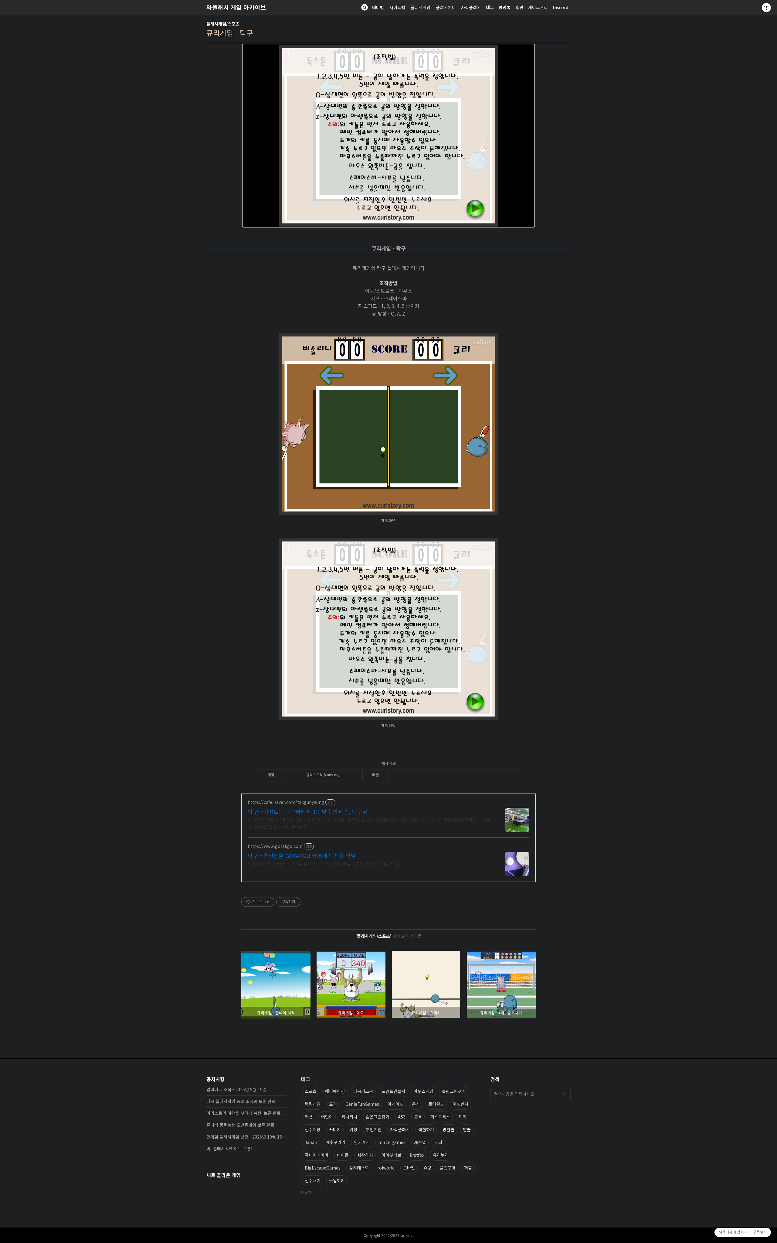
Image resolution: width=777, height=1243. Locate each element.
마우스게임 (423, 1091)
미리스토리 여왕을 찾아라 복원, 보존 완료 (243, 1113)
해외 (463, 1117)
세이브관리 (538, 7)
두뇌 (438, 1142)
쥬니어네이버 (316, 1155)
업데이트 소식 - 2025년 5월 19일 (236, 1089)
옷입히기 (337, 1180)
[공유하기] (260, 902)
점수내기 (313, 1180)
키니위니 (349, 1117)
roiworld (386, 1168)
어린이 (327, 1117)
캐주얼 (420, 1142)
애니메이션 (335, 1091)
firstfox (417, 1155)
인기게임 (362, 1142)
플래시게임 (420, 7)
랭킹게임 (313, 1104)
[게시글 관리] (267, 902)
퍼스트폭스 (440, 1117)
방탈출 (448, 1129)
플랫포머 (448, 1168)
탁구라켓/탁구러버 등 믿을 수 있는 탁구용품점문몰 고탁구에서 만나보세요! (324, 863)
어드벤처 (460, 1104)
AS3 (401, 1117)
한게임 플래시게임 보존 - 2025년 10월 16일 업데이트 (246, 1137)
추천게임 (374, 1129)
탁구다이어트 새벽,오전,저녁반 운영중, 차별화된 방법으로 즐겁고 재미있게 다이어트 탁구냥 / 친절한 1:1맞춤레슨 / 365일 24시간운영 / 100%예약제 (369, 823)
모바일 (409, 1168)
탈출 (467, 1129)
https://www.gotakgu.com (275, 846)
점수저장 (313, 1129)
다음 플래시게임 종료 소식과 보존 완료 (241, 1101)
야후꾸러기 (335, 1142)
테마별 (378, 7)
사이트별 (397, 7)
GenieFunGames (362, 1104)
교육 (418, 1117)
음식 (416, 1104)
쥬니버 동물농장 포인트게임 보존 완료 (240, 1125)
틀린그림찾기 (454, 1091)
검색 (564, 1094)
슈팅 (427, 1168)
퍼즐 (468, 1168)
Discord (560, 7)
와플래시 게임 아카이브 (236, 7)
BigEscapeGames (323, 1168)
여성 (353, 1129)
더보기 (306, 1192)
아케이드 (395, 1104)
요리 (333, 1104)
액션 (309, 1117)
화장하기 (365, 1155)
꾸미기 (335, 1129)
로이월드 (436, 1104)
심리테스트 (359, 1168)
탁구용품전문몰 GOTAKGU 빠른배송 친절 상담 (302, 855)
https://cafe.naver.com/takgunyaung (286, 802)
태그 (490, 7)
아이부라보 (391, 1155)
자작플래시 (471, 7)
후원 (519, 7)
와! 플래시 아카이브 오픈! (229, 1149)
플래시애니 (446, 7)
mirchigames (391, 1142)
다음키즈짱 (363, 1091)
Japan (311, 1142)
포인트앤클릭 (393, 1091)
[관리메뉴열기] (766, 7)
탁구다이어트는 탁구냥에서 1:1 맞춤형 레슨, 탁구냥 (308, 811)
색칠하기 (426, 1129)
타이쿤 (343, 1155)
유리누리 (441, 1155)
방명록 (505, 7)
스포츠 (311, 1091)
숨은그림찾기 (377, 1117)
